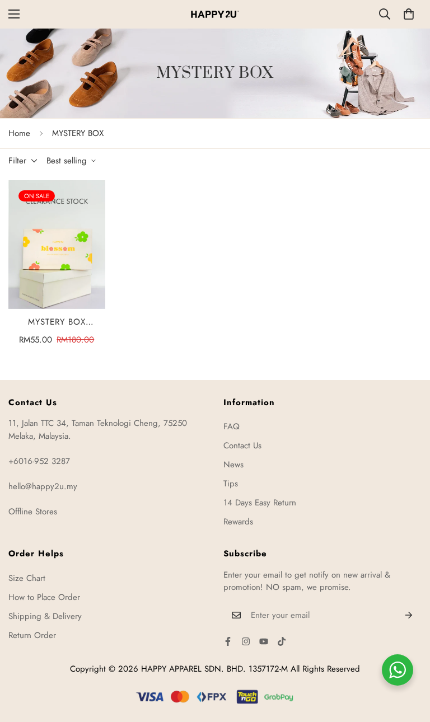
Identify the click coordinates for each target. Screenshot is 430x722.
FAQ (231, 426)
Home (19, 133)
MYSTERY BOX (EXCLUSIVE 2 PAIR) (57, 322)
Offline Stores (32, 511)
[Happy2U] (215, 14)
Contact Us (242, 445)
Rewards (238, 521)
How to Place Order (44, 597)
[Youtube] (264, 641)
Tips (230, 483)
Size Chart (26, 578)
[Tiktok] (282, 641)
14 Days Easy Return (259, 502)
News (233, 464)
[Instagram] (246, 641)
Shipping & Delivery (45, 616)
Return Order (32, 635)
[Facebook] (228, 641)
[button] (409, 14)
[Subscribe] (409, 615)
